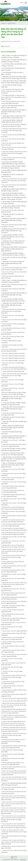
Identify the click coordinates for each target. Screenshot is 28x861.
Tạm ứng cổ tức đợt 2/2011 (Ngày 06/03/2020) (14, 698)
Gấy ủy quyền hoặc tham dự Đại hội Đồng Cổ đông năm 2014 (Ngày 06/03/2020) (13, 619)
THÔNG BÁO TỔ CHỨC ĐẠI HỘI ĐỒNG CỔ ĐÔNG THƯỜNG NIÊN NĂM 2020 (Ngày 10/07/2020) (12, 305)
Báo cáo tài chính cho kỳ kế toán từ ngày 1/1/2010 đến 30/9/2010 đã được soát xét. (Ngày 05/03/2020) (14, 831)
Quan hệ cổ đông (11, 23)
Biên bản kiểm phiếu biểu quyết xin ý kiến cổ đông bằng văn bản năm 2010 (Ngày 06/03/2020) (13, 741)
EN (22, 2)
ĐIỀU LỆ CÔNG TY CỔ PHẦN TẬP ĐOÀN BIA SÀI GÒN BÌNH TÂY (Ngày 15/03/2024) (14, 56)
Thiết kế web (13, 859)
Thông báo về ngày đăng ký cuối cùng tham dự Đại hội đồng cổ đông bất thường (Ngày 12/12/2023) (14, 130)
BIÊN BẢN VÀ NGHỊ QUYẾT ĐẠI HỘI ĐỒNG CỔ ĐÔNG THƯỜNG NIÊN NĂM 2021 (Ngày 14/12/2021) (13, 230)
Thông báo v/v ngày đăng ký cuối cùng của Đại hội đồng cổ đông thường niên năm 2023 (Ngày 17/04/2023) (14, 180)
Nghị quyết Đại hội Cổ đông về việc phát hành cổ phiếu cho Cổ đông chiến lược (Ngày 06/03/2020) (13, 735)
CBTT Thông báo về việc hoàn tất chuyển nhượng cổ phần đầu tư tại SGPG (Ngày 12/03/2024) (12, 91)
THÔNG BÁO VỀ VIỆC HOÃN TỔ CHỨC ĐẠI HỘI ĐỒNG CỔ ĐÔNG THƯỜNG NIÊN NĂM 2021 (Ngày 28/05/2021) (14, 249)
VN (21, 2)
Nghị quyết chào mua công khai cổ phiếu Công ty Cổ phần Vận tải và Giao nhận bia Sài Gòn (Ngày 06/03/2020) (14, 584)
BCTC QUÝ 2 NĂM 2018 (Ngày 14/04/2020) (13, 360)
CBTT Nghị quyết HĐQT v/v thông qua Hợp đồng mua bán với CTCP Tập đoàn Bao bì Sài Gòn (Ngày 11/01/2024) (14, 97)
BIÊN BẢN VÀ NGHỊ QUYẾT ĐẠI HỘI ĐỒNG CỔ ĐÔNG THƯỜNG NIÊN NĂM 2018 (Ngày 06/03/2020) (13, 220)
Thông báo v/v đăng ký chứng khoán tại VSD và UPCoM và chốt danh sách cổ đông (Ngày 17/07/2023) (14, 153)
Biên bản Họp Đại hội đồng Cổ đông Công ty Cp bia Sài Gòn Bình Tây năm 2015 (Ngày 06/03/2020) (13, 551)
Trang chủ (3, 23)
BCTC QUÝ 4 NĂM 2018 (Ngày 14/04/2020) (13, 356)
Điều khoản (23, 859)
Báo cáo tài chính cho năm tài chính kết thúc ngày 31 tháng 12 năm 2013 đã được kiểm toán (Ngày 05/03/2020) (13, 803)
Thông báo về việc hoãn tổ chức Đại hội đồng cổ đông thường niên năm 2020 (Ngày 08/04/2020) (13, 311)
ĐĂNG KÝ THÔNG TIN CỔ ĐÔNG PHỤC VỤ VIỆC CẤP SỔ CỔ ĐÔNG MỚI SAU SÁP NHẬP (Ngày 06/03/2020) (12, 427)
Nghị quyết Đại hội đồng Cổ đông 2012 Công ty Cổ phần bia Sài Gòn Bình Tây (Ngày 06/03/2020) (13, 677)
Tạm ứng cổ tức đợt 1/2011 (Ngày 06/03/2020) (14, 701)
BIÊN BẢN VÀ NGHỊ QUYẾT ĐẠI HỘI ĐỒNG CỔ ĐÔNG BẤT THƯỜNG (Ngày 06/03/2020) (13, 437)
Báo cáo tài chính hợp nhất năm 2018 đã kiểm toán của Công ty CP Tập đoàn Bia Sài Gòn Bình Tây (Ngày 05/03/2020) (13, 772)
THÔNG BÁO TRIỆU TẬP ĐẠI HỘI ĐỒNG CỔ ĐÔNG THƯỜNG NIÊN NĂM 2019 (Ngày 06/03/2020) (13, 408)
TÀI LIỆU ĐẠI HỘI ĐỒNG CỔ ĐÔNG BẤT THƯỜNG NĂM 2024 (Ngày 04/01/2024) (12, 121)
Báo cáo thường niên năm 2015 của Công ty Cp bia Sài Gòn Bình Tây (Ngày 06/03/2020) (13, 533)
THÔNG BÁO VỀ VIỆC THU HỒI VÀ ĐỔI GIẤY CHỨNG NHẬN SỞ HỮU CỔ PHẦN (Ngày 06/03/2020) (13, 398)
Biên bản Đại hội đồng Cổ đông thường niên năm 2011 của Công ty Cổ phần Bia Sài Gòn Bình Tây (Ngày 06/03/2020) (13, 705)
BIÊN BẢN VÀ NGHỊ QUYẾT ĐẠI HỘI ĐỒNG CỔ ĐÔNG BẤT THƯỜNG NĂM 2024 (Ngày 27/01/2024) (13, 111)
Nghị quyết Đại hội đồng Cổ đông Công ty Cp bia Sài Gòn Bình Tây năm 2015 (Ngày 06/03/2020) (13, 557)
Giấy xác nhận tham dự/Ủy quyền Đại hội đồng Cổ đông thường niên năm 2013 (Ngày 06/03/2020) (14, 375)
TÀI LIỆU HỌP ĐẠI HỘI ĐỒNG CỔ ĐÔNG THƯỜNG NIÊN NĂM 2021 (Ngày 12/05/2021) (13, 254)
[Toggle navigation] (25, 3)
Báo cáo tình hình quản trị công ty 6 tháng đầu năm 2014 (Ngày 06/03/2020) (14, 602)
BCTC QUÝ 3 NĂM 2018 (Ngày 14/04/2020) (13, 358)
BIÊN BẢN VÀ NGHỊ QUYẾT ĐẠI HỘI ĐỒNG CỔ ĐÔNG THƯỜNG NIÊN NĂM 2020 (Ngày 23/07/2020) (13, 294)
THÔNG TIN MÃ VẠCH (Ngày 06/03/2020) (13, 371)
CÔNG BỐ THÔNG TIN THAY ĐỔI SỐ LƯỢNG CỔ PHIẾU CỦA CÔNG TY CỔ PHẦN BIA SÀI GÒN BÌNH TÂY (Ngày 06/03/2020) (13, 459)
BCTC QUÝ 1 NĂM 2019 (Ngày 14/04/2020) (13, 353)
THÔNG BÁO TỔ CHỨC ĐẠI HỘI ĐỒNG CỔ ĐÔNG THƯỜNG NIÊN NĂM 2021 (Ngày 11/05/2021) (12, 263)
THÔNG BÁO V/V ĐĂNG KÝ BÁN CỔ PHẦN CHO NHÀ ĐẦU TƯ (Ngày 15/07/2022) (13, 190)
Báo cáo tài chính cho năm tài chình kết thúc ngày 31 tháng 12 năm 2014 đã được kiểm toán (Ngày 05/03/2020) (13, 797)
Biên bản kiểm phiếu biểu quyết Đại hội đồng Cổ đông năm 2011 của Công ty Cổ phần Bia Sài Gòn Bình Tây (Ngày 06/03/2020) (13, 711)
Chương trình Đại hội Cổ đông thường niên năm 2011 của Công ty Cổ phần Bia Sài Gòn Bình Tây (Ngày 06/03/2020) (13, 717)
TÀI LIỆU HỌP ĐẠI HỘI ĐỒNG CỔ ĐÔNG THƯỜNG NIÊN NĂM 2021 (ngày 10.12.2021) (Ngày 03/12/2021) (12, 236)
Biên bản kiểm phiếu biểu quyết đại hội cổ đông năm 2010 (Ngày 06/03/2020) (12, 763)
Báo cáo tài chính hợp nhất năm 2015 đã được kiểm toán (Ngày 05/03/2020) (14, 350)
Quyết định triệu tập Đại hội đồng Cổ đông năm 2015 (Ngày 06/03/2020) (13, 571)
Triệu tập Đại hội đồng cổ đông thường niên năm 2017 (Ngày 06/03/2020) (13, 495)
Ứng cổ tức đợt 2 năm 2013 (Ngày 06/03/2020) (14, 631)
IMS (18, 859)
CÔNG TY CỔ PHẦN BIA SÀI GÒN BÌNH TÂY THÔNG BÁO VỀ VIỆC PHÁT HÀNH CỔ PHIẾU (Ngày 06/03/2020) (13, 465)
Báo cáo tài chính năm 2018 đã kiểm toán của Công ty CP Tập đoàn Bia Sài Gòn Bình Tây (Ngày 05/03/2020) (14, 778)
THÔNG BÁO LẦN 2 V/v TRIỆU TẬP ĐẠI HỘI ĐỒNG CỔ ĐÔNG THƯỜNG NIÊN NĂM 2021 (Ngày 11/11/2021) (13, 242)
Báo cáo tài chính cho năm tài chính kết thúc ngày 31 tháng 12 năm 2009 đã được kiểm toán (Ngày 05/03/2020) (13, 842)
